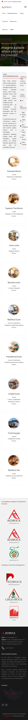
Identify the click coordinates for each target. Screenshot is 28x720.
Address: (4, 639)
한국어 (12, 29)
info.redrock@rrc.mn (11, 637)
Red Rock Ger (14, 470)
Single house (14, 394)
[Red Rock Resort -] (7, 7)
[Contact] (3, 647)
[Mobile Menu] (25, 7)
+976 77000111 (9, 648)
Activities (5, 21)
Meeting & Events (12, 13)
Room (4, 13)
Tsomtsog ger (14, 433)
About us (4, 29)
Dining (21, 13)
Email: (9, 637)
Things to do (13, 21)
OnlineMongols (8, 716)
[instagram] (6, 705)
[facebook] (3, 705)
